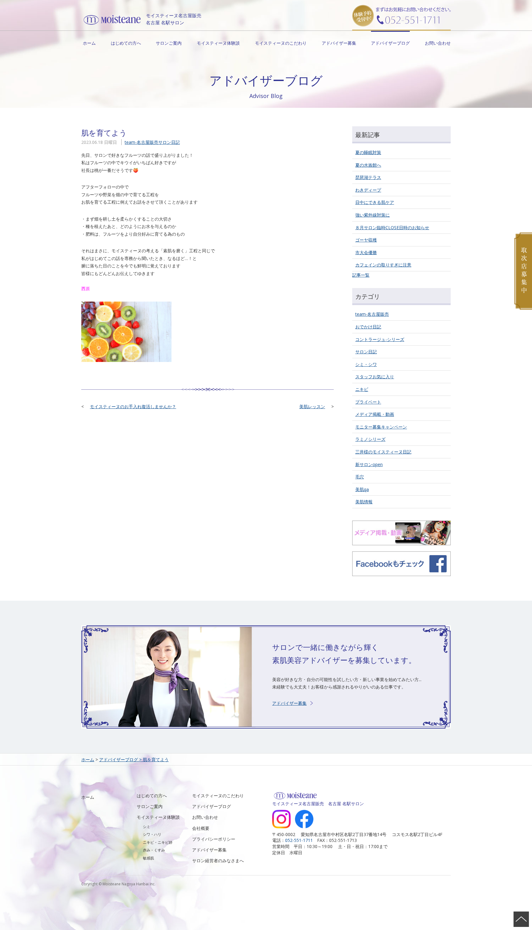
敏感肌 (148, 858)
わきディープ (368, 190)
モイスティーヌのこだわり (281, 43)
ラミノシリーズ (370, 439)
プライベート (368, 402)
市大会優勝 (366, 252)
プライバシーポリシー (213, 839)
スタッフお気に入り (374, 377)
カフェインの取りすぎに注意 (383, 265)
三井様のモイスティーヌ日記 (383, 452)
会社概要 (200, 828)
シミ (146, 826)
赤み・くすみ (154, 850)
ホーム (89, 43)
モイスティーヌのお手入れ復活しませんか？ (133, 406)
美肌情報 (364, 502)
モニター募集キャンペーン (381, 427)
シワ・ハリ (152, 834)
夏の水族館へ (368, 165)
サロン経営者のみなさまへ (218, 860)
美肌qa (362, 489)
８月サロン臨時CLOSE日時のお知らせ (392, 227)
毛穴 (359, 477)
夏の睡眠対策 (368, 152)
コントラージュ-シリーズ (379, 339)
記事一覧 (360, 275)
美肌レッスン (312, 406)
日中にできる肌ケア (374, 202)
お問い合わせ (438, 43)
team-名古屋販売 (141, 142)
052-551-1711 (299, 840)
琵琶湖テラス (368, 177)
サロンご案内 (169, 43)
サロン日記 (169, 142)
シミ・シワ (366, 364)
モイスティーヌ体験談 (218, 43)
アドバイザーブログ (390, 43)
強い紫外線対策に (372, 215)
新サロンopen (369, 464)
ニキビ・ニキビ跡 (157, 842)
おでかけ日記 (368, 327)
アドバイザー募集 (339, 43)
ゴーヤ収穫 (366, 240)
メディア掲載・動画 (374, 414)
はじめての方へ (126, 43)
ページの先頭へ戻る (521, 919)
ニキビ (361, 389)
